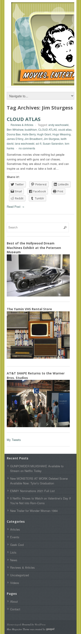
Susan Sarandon (53, 143)
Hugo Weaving (61, 134)
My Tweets (14, 440)
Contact (15, 609)
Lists (13, 552)
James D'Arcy (15, 139)
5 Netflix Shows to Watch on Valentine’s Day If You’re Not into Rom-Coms (40, 500)
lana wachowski (24, 143)
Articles (15, 529)
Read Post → (15, 206)
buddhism (31, 129)
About (14, 601)
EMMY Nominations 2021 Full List (32, 491)
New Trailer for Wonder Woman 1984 (34, 511)
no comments (27, 148)
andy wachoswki (58, 125)
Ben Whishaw (15, 129)
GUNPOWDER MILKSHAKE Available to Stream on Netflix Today (36, 468)
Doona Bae (14, 134)
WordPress (40, 624)
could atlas (65, 129)
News (13, 560)
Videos (14, 583)
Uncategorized (19, 575)
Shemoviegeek (14, 624)
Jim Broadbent (33, 139)
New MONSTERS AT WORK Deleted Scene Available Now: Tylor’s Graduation (39, 480)
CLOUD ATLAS (23, 119)
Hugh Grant (44, 134)
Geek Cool (17, 545)
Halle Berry (29, 134)
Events (14, 537)
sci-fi (38, 143)
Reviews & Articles (22, 125)
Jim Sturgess (51, 139)
